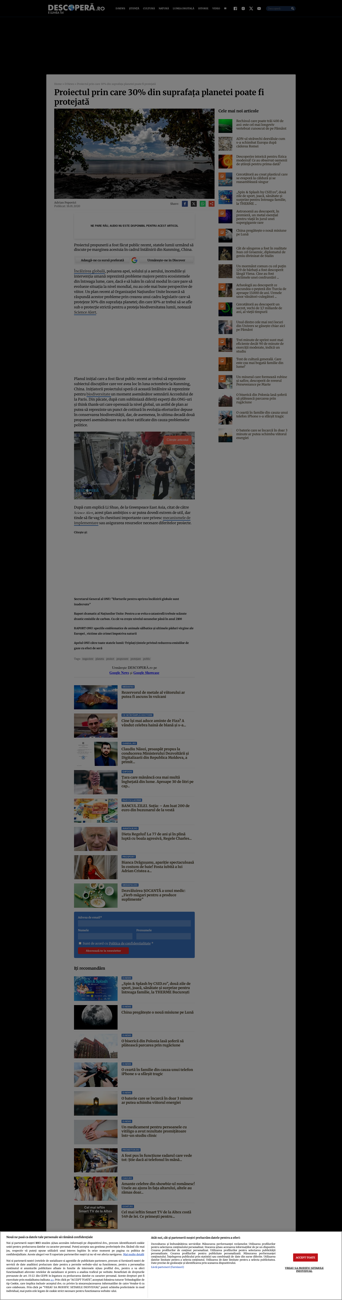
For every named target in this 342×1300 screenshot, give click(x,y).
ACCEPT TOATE (305, 1257)
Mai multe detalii (133, 1254)
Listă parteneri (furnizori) (167, 1267)
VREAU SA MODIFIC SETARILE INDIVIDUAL (304, 1269)
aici (52, 1280)
